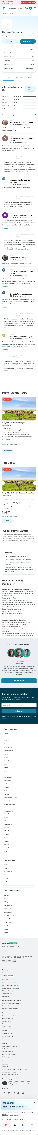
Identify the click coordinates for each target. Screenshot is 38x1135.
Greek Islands (8, 811)
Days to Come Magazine (9, 982)
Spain (6, 837)
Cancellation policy (7, 993)
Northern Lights (8, 905)
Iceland (6, 814)
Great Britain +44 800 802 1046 (11, 1072)
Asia (5, 737)
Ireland (6, 817)
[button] (19, 444)
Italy (5, 820)
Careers (8, 975)
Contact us (5, 1064)
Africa (6, 733)
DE (11, 1083)
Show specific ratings (8, 115)
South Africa (7, 761)
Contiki (6, 864)
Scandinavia (8, 824)
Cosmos (6, 868)
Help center (5, 1066)
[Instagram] (13, 1093)
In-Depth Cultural (9, 915)
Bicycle (6, 898)
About (30, 77)
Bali (5, 764)
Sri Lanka (7, 784)
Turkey (6, 841)
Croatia (6, 794)
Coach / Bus (8, 919)
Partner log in (6, 1057)
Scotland (7, 834)
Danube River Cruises (10, 797)
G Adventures (8, 871)
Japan (6, 773)
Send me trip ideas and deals (15, 1119)
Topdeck (6, 878)
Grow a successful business (10, 1016)
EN (5, 1083)
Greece (6, 808)
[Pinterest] (18, 1093)
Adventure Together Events (10, 1008)
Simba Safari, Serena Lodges (21, 215)
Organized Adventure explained (11, 1003)
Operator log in (6, 1026)
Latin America (8, 747)
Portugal (6, 827)
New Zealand (8, 777)
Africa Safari (8, 912)
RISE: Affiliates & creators (9, 1049)
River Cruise (8, 908)
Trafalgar (7, 881)
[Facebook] (4, 1093)
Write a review (30, 89)
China (6, 767)
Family (6, 929)
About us (4, 973)
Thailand (7, 787)
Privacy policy (5, 718)
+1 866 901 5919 (8, 3)
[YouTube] (23, 1093)
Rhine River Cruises (10, 831)
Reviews (8, 77)
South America (8, 750)
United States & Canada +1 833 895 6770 (14, 1069)
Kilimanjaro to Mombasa (19, 258)
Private (6, 932)
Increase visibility (7, 1021)
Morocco (7, 757)
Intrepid (6, 875)
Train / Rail (7, 922)
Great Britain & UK (9, 804)
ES (16, 1083)
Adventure (7, 895)
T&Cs (31, 716)
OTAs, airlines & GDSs (8, 1054)
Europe (6, 744)
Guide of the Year (7, 1033)
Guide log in (5, 1039)
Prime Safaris (10, 13)
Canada (6, 844)
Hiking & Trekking (9, 902)
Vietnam (6, 790)
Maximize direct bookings (9, 1024)
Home (4, 13)
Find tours (19, 77)
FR (22, 1083)
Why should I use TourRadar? (11, 988)
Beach (6, 925)
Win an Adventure (10, 985)
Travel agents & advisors (9, 1046)
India (5, 771)
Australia (7, 740)
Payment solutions (7, 1018)
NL (28, 1083)
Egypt (6, 754)
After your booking (7, 990)
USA (5, 851)
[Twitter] (9, 1093)
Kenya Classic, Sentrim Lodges (21, 122)
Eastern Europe (9, 801)
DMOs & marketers (7, 1051)
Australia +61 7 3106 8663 (10, 1074)
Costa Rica (7, 848)
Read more (5, 228)
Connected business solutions (11, 1006)
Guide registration (7, 1036)
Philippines (7, 780)
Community (5, 996)
